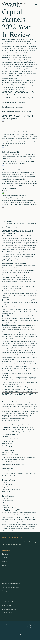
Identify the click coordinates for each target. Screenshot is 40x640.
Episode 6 (28, 320)
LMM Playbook (7, 558)
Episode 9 (5, 268)
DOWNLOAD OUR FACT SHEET (13, 89)
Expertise (5, 554)
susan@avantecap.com (9, 78)
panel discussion (16, 389)
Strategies (5, 591)
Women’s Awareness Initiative (23, 327)
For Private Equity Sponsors (11, 583)
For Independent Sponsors (10, 587)
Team (4, 565)
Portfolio (4, 561)
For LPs (4, 580)
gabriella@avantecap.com (10, 420)
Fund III (4, 336)
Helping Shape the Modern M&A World (22, 309)
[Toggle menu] (36, 4)
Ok (20, 634)
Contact (4, 569)
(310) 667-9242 (7, 613)
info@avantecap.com (9, 609)
